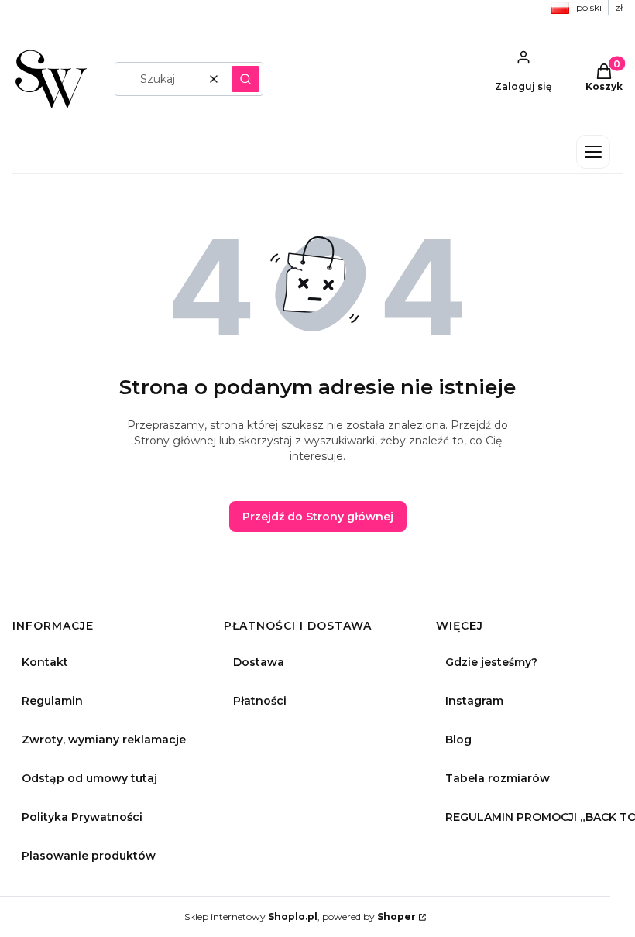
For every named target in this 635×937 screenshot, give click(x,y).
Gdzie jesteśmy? (491, 662)
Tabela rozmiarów (497, 778)
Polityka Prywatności (82, 817)
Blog (458, 740)
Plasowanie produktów (89, 856)
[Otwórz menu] (593, 152)
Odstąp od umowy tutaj (89, 778)
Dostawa (258, 662)
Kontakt (45, 662)
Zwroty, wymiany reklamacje (104, 740)
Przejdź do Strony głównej (317, 516)
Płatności (260, 701)
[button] (245, 79)
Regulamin (52, 701)
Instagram (474, 701)
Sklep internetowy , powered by (300, 916)
